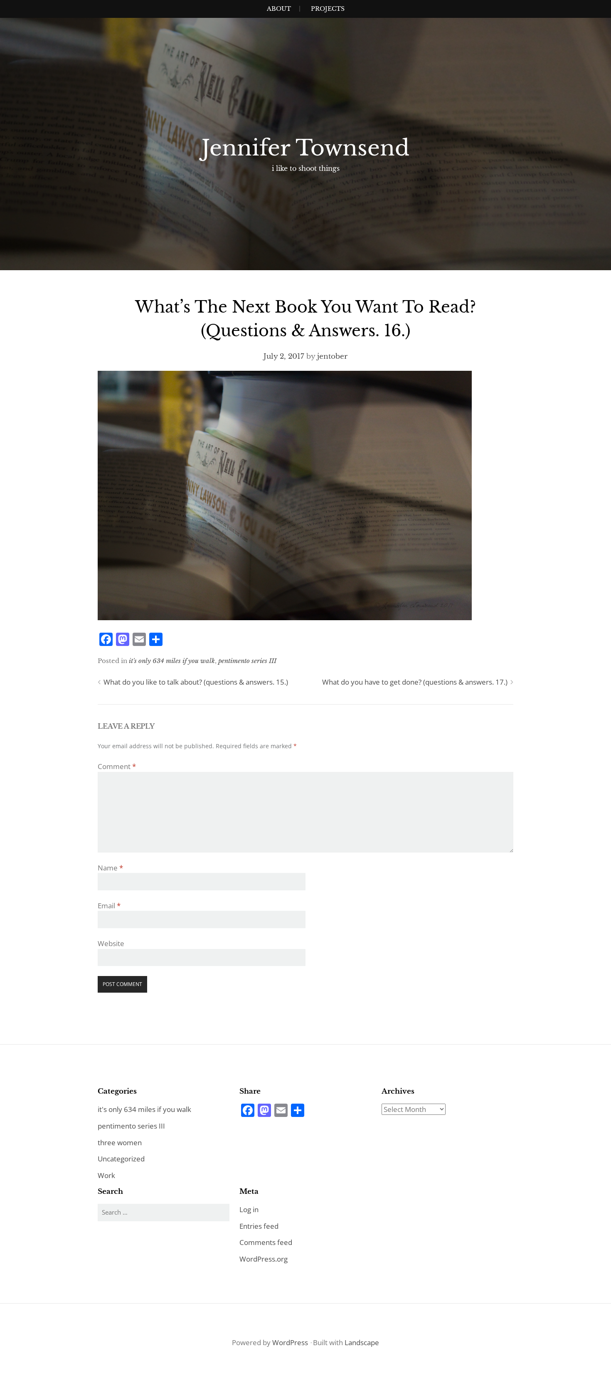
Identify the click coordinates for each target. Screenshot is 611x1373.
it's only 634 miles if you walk (172, 661)
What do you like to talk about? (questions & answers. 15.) (195, 682)
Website (111, 943)
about (279, 8)
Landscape (362, 1342)
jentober (332, 356)
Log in (249, 1209)
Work (106, 1175)
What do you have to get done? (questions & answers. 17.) (415, 682)
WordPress (290, 1342)
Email (109, 905)
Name (110, 868)
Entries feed (258, 1226)
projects (328, 8)
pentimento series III (247, 661)
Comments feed (265, 1242)
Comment (117, 766)
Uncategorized (121, 1158)
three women (120, 1142)
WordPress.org (263, 1259)
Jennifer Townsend (305, 148)
